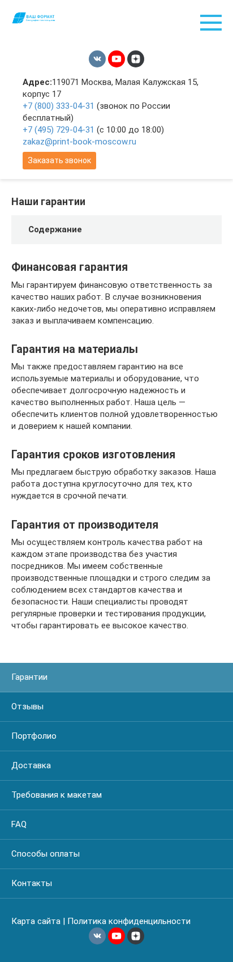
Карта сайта (36, 921)
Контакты (31, 883)
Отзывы (27, 706)
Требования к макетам (56, 795)
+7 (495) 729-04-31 (58, 130)
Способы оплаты (45, 854)
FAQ (19, 824)
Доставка (31, 765)
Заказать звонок (59, 160)
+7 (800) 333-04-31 (58, 106)
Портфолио (34, 736)
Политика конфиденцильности (129, 921)
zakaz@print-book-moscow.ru (79, 142)
